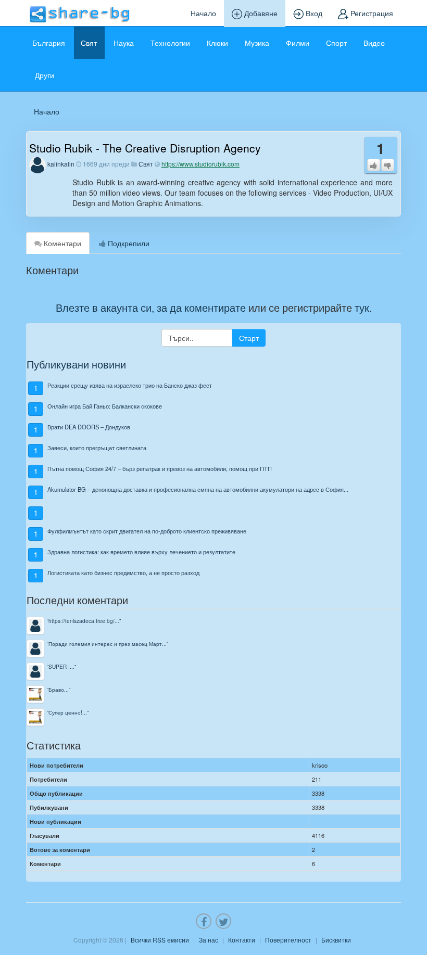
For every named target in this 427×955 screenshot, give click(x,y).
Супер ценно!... (67, 712)
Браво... (58, 689)
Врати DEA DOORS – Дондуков (88, 427)
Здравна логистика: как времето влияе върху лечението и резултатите (141, 551)
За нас (208, 939)
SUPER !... (61, 666)
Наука (124, 42)
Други (44, 75)
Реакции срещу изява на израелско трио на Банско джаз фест (129, 385)
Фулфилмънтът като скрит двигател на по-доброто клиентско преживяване (146, 531)
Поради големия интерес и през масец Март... (107, 643)
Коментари (61, 243)
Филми (297, 42)
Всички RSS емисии (160, 939)
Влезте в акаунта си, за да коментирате (151, 307)
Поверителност (288, 939)
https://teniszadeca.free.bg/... (83, 621)
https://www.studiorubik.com (200, 163)
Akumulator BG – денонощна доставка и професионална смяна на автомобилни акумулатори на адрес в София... (197, 489)
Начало (203, 13)
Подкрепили (127, 243)
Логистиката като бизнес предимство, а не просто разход (123, 572)
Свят (89, 42)
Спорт (336, 42)
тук (362, 307)
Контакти (241, 939)
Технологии (170, 42)
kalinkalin (60, 163)
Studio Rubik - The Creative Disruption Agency (145, 148)
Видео (374, 42)
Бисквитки (336, 939)
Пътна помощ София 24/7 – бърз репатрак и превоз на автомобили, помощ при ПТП (159, 468)
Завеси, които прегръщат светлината (96, 447)
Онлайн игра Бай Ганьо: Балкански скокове (104, 406)
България (48, 42)
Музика (257, 42)
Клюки (217, 42)
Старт (249, 338)
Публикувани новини (76, 364)
